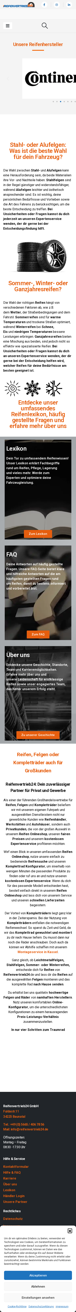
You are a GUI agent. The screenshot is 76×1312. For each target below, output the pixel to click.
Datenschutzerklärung (41, 1306)
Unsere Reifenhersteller (38, 44)
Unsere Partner (15, 1202)
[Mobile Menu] (7, 25)
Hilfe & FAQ (12, 1172)
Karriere (9, 1178)
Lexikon (9, 1190)
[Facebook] (44, 5)
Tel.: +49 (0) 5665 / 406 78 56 (23, 1124)
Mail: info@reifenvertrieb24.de (25, 1129)
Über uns (10, 1184)
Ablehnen (38, 1286)
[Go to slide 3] (60, 101)
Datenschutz (13, 1219)
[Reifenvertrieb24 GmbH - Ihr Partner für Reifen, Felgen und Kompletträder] (19, 4)
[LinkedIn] (69, 5)
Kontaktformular (16, 1167)
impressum (62, 1306)
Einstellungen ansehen (38, 1297)
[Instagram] (57, 5)
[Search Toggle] (44, 26)
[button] (70, 1231)
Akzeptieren (38, 1275)
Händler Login (14, 1196)
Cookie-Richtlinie (17, 1306)
